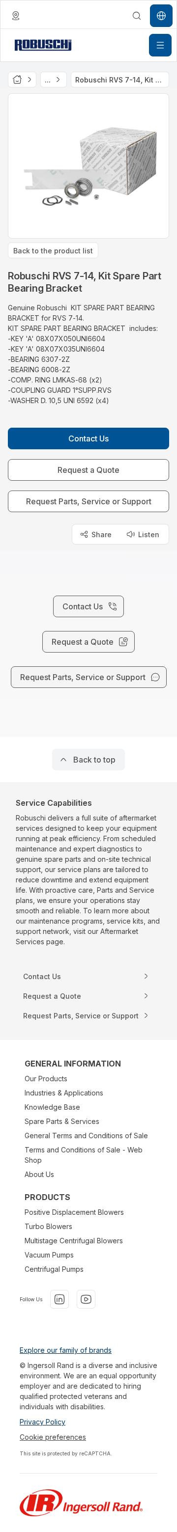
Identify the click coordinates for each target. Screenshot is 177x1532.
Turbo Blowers (48, 1226)
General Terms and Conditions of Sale (86, 1135)
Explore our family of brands (66, 1350)
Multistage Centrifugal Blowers (74, 1240)
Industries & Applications (64, 1093)
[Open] (160, 45)
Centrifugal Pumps (54, 1269)
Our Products (46, 1078)
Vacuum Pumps (49, 1255)
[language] (15, 15)
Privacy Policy (42, 1422)
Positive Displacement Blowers (74, 1212)
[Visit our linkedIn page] (59, 1299)
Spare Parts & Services (62, 1121)
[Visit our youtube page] (86, 1299)
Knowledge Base (52, 1107)
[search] (136, 15)
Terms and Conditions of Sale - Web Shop (84, 1155)
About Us (39, 1174)
